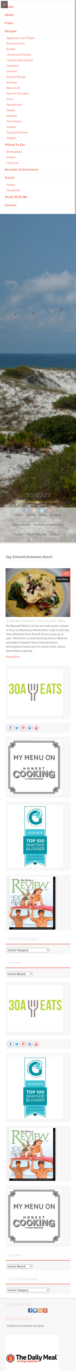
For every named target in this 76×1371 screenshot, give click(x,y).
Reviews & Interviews (21, 169)
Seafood (11, 115)
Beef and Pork (15, 43)
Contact (11, 205)
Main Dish (13, 88)
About (9, 15)
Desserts (12, 71)
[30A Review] (32, 903)
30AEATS (38, 495)
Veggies (11, 138)
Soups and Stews (17, 132)
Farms (10, 184)
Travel (9, 178)
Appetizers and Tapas (20, 38)
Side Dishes (14, 121)
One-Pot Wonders (17, 93)
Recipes (11, 31)
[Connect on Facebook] (30, 1310)
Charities (12, 163)
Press (9, 23)
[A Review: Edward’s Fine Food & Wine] (38, 592)
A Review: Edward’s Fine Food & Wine (35, 621)
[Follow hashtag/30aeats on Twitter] (35, 1310)
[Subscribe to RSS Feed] (40, 1310)
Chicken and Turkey (19, 60)
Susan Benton (62, 579)
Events (10, 157)
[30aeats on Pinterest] (45, 1310)
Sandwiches (14, 104)
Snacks (11, 127)
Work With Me (16, 197)
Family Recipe (16, 77)
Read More (13, 656)
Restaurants (14, 151)
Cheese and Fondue (18, 54)
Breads (10, 49)
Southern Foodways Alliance (25, 1325)
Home (9, 7)
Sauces (10, 110)
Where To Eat (15, 145)
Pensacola (13, 190)
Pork (9, 99)
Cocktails (12, 65)
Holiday (11, 82)
